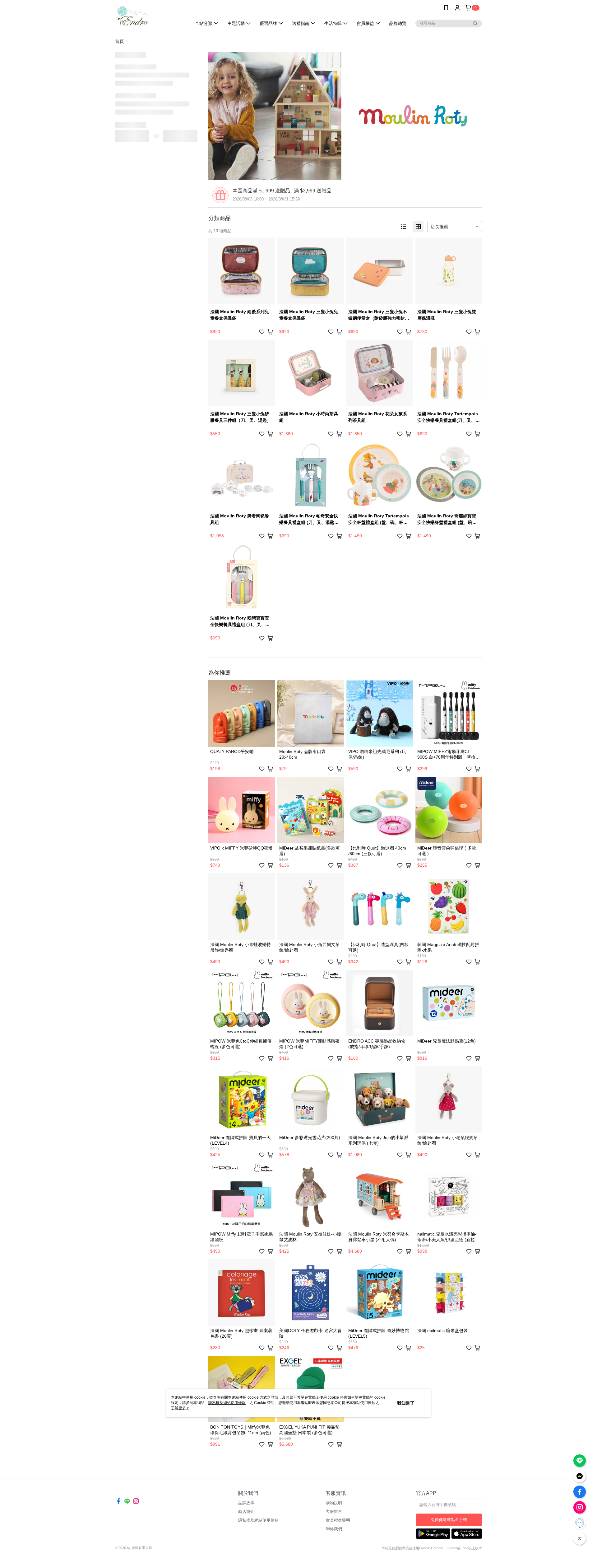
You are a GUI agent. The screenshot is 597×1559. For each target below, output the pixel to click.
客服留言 (334, 1511)
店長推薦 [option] (439, 226)
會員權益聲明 (338, 1520)
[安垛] (149, 16)
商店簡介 (246, 1511)
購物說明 (334, 1502)
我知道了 (405, 1403)
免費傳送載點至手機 (449, 1519)
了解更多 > (180, 1408)
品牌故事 (246, 1502)
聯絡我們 (334, 1529)
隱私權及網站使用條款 (258, 1520)
